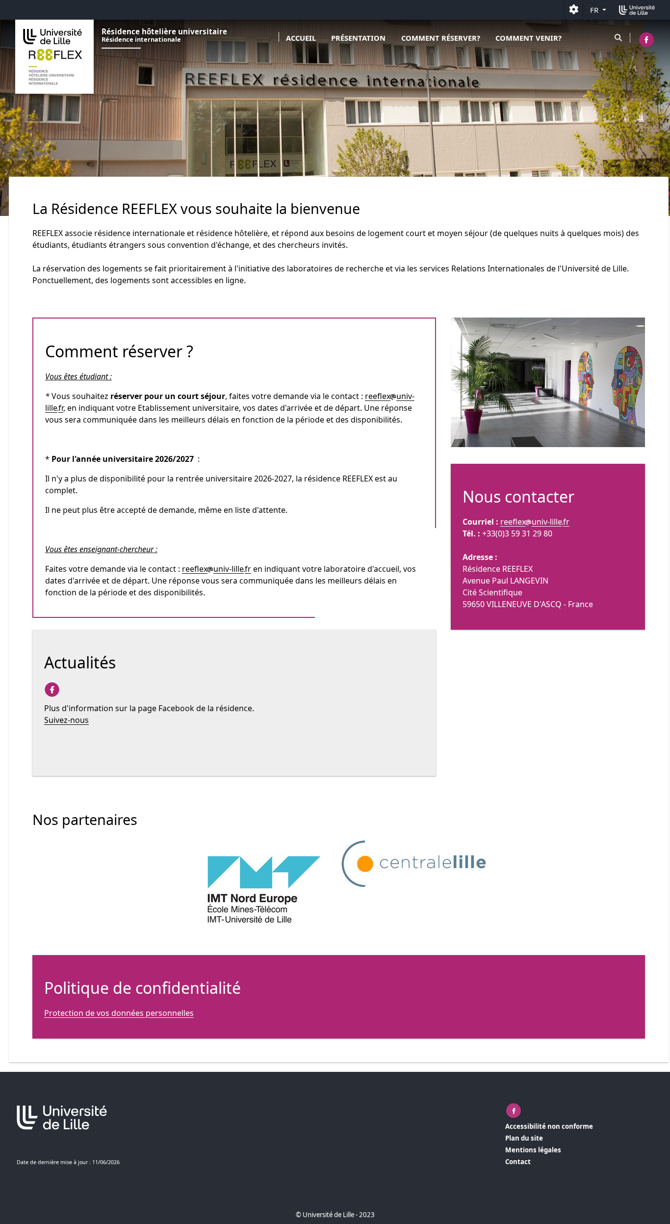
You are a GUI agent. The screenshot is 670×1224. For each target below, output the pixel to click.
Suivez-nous (66, 720)
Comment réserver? (440, 38)
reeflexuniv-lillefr (216, 568)
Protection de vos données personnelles (119, 1013)
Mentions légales (533, 1149)
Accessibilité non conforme (549, 1126)
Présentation (358, 38)
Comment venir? (528, 38)
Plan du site (524, 1138)
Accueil (301, 38)
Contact (518, 1161)
